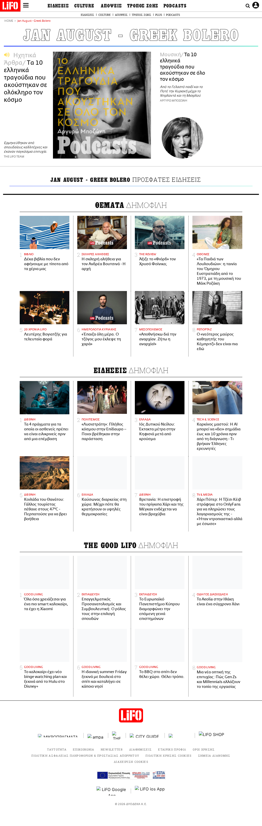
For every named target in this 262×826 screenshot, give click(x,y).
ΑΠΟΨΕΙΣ (111, 6)
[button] (25, 6)
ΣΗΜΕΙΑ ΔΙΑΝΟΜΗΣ (214, 755)
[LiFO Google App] (111, 791)
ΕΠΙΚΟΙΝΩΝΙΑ (83, 749)
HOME (8, 21)
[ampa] (96, 735)
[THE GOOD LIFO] (117, 735)
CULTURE (84, 6)
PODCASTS (175, 6)
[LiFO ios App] (150, 791)
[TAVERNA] (180, 736)
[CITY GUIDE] (145, 735)
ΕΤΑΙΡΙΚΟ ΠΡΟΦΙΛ (172, 749)
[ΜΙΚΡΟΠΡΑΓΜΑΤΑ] (59, 735)
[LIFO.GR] (10, 6)
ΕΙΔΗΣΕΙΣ (58, 6)
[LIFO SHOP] (211, 735)
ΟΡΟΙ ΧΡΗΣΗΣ (204, 749)
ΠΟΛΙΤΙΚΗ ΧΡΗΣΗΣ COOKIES (168, 755)
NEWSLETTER (112, 749)
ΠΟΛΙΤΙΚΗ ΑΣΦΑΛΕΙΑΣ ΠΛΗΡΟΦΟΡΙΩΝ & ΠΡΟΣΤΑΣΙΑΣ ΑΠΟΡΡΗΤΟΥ (85, 755)
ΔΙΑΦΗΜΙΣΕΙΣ (140, 749)
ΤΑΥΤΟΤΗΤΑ (57, 749)
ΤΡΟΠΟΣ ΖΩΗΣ (142, 6)
